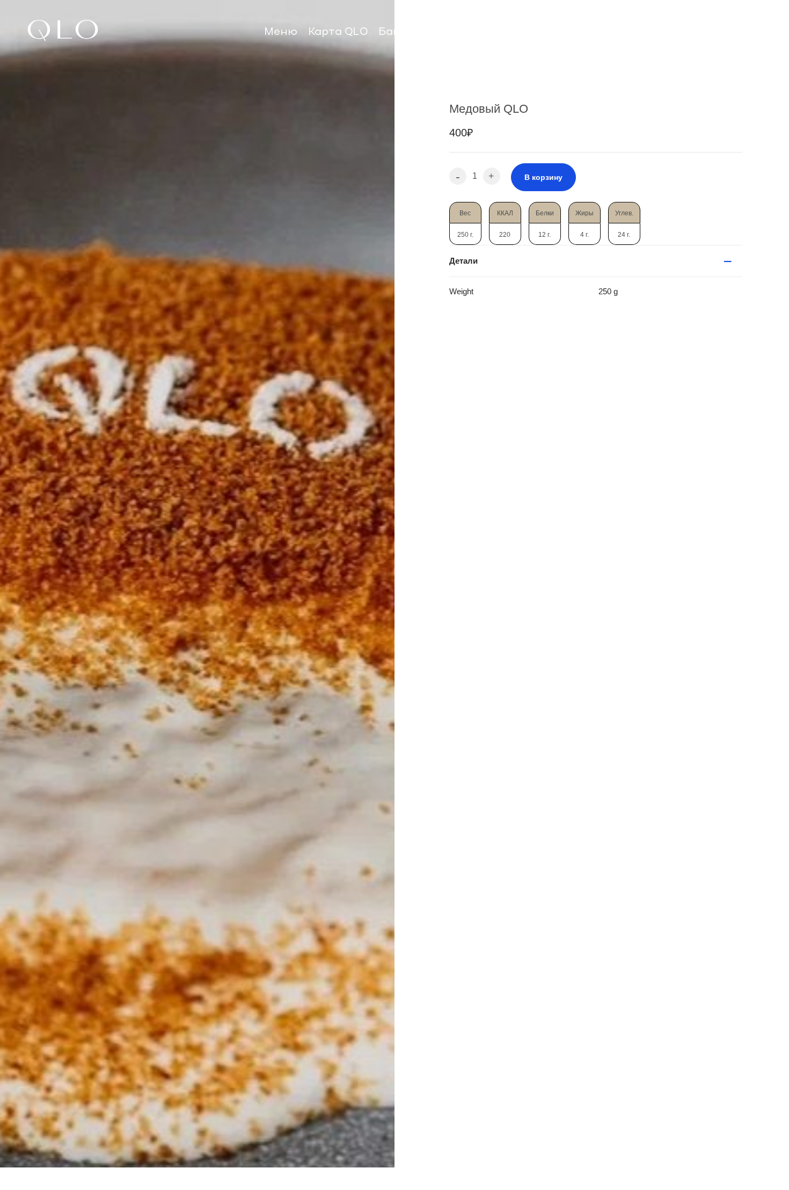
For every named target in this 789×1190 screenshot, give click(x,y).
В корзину (543, 177)
